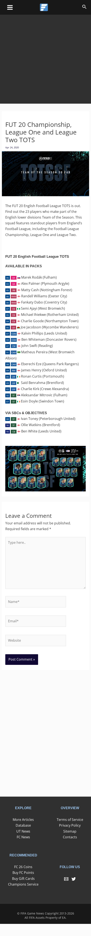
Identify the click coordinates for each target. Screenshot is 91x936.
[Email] (66, 879)
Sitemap (69, 831)
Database (23, 825)
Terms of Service (70, 819)
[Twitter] (74, 879)
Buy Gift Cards (23, 878)
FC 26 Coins (23, 866)
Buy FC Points (23, 872)
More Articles (23, 819)
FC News (23, 837)
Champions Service (23, 884)
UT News (23, 831)
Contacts (70, 837)
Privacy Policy (70, 825)
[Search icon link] (84, 7)
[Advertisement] (45, 56)
